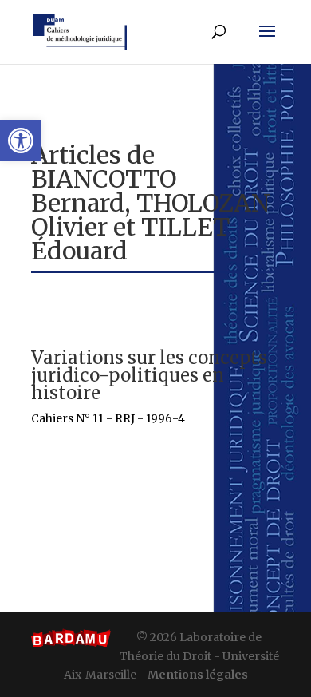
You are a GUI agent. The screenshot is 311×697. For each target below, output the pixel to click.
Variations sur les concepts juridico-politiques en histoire (149, 375)
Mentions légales (198, 674)
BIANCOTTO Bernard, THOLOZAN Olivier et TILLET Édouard (150, 215)
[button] (20, 140)
